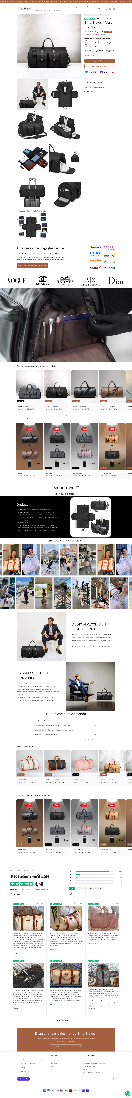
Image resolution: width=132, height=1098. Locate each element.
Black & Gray (49, 473)
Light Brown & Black (106, 473)
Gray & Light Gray (78, 473)
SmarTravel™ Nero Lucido (52, 406)
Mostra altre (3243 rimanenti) (66, 1021)
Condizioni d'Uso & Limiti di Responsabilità (95, 1063)
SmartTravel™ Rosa (78, 779)
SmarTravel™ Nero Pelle (79, 406)
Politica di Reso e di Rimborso (91, 1072)
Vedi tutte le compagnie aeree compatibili (32, 266)
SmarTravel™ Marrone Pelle (108, 406)
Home (51, 1060)
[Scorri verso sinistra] (62, 416)
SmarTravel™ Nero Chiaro (52, 779)
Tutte (72, 889)
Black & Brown (22, 473)
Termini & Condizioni (89, 1066)
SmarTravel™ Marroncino (107, 779)
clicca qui (37, 520)
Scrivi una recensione (78, 894)
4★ (85, 889)
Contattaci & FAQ (54, 1063)
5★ (79, 889)
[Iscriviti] (80, 1046)
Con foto (99, 889)
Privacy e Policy (87, 1060)
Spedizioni (53, 1066)
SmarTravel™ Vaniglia (23, 779)
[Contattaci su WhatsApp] (127, 1093)
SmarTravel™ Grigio (23, 406)
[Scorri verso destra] (70, 416)
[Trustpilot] (15, 894)
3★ (91, 889)
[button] (106, 9)
